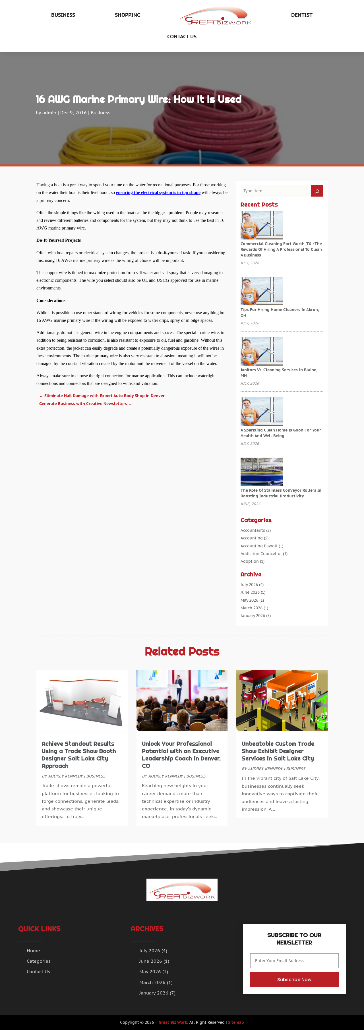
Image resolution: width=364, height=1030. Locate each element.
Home (33, 950)
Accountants (253, 530)
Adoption (250, 561)
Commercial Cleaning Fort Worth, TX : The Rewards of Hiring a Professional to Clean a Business (281, 249)
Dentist (302, 15)
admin (49, 112)
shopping (127, 15)
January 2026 (253, 615)
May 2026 (249, 600)
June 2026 (250, 592)
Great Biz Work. (173, 1022)
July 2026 (249, 584)
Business (63, 15)
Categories (39, 961)
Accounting (252, 538)
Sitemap (236, 1022)
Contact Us (182, 36)
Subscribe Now (294, 979)
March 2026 (251, 607)
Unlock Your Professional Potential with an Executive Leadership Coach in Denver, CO (181, 755)
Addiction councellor (261, 553)
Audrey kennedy (65, 776)
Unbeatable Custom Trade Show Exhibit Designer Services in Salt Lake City (278, 751)
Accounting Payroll (259, 546)
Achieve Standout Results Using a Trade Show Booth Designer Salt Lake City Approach (79, 755)
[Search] (317, 191)
